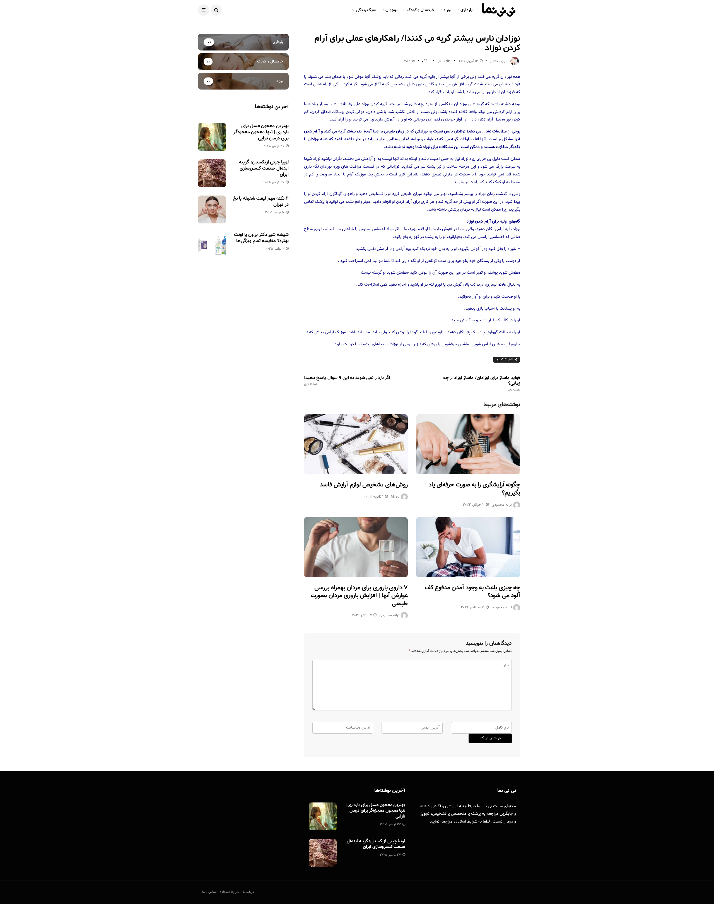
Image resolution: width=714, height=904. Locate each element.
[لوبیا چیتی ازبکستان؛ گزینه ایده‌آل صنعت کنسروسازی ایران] (212, 173)
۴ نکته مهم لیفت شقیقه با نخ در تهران (261, 201)
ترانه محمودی (502, 505)
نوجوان (391, 10)
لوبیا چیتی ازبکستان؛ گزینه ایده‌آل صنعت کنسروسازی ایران (263, 168)
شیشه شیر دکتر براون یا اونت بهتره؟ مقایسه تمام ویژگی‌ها (261, 238)
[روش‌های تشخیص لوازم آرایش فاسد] (356, 444)
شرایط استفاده (465, 821)
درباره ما (248, 892)
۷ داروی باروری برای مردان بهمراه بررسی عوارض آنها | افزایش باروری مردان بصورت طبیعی (359, 596)
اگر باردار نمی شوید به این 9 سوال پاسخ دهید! (347, 380)
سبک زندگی (366, 10)
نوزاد (447, 10)
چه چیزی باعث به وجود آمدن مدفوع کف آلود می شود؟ (472, 592)
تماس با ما (209, 892)
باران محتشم (499, 61)
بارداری (466, 10)
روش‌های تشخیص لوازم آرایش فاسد (364, 485)
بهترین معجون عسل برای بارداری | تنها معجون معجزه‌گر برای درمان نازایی (261, 132)
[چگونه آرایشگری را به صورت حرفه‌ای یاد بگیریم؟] (468, 444)
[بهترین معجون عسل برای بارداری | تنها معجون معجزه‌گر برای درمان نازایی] (212, 137)
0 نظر (441, 61)
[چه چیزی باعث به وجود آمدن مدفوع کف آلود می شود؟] (468, 547)
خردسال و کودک (420, 10)
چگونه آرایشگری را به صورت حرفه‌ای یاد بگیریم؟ (474, 489)
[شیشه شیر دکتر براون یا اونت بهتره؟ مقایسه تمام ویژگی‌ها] (212, 246)
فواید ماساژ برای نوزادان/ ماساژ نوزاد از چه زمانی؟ (481, 383)
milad (395, 497)
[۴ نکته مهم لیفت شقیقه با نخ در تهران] (212, 209)
